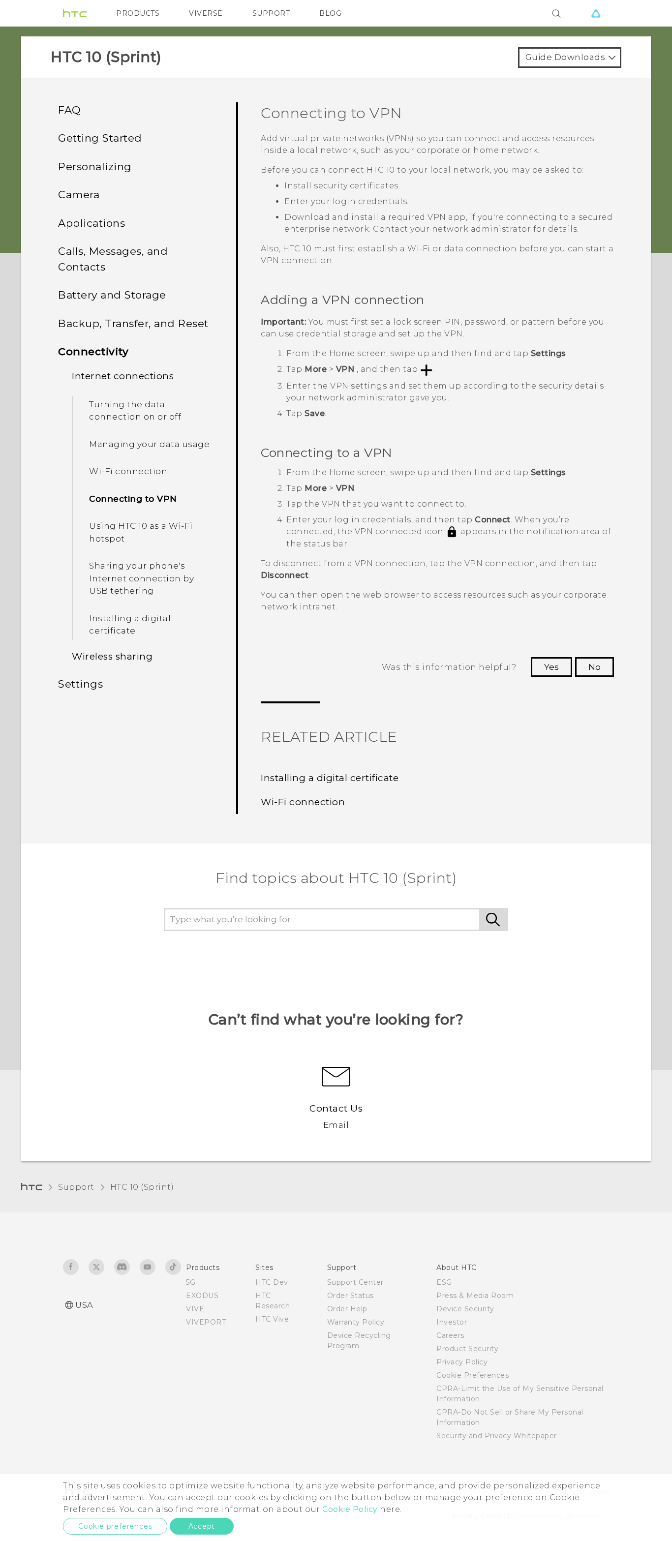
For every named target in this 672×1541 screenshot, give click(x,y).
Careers (450, 1335)
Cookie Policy (350, 1509)
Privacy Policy (462, 1362)
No (594, 667)
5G (190, 1282)
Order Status (350, 1295)
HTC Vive (272, 1319)
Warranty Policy (356, 1322)
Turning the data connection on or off (135, 410)
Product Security (467, 1348)
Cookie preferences (115, 1526)
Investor (451, 1322)
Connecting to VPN (133, 499)
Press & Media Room (475, 1295)
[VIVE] (595, 13)
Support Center (355, 1282)
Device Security (465, 1308)
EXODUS (202, 1295)
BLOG (330, 13)
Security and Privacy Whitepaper (496, 1435)
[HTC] (75, 13)
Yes (551, 667)
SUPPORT (271, 13)
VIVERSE (206, 13)
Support (76, 1187)
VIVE (195, 1308)
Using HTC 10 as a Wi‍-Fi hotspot (141, 532)
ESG (444, 1282)
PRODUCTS (137, 13)
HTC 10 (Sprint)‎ (142, 1187)
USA (84, 1305)
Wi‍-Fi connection (128, 471)
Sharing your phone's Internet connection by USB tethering (141, 578)
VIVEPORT (206, 1322)
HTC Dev (271, 1282)
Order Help (347, 1308)
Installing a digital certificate (130, 624)
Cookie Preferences (472, 1375)
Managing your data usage (149, 444)
